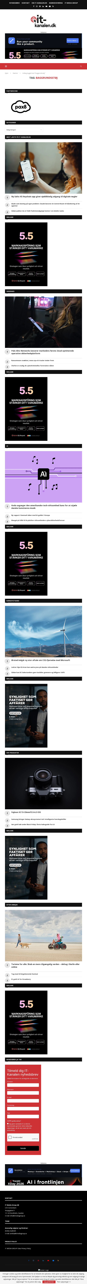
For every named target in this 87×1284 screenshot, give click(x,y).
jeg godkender (49, 1282)
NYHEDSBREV (14, 3)
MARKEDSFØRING (56, 3)
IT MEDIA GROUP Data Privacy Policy (18, 1248)
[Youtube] (46, 6)
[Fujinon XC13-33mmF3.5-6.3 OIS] (43, 783)
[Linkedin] (43, 6)
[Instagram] (36, 6)
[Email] (50, 6)
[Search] (81, 66)
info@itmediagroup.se (17, 1216)
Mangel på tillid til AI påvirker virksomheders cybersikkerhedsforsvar (38, 520)
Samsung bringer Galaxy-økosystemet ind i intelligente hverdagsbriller (38, 819)
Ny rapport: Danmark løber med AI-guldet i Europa (30, 515)
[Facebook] (33, 6)
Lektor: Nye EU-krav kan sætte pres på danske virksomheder (34, 667)
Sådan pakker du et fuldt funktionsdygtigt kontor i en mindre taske (37, 211)
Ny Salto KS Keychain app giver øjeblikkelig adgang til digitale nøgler (44, 196)
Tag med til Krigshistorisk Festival (24, 974)
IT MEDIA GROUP (71, 3)
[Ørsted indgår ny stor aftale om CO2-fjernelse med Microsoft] (43, 631)
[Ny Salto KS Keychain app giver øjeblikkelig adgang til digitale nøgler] (43, 168)
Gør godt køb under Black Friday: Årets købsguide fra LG (33, 824)
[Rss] (53, 6)
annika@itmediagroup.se (18, 1233)
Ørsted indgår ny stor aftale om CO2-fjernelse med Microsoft (40, 660)
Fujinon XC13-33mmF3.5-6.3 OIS (26, 812)
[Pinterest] (40, 6)
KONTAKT (26, 3)
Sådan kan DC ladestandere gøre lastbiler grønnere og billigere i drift (38, 672)
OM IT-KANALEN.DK (39, 3)
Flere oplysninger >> (64, 1282)
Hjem (6, 73)
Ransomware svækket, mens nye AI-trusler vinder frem (32, 360)
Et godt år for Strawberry (21, 979)
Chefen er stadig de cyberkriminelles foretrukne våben (32, 366)
